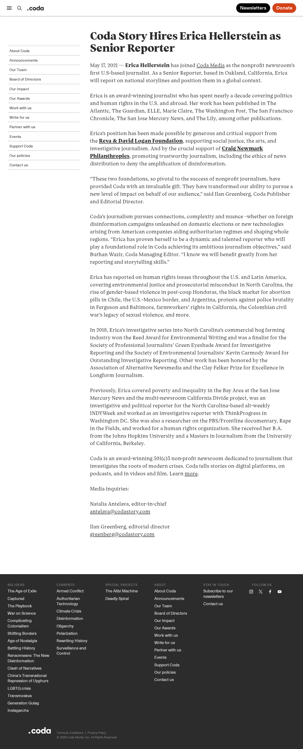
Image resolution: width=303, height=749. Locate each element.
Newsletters (253, 8)
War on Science (22, 613)
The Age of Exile (22, 591)
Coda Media (210, 65)
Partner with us (167, 650)
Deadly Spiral (117, 598)
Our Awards (164, 628)
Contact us (164, 679)
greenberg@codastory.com (122, 534)
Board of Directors (170, 613)
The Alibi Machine (121, 591)
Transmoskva (20, 695)
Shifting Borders (22, 633)
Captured (16, 598)
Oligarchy (65, 626)
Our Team (163, 606)
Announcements (169, 598)
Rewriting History (72, 640)
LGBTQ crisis (19, 688)
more (191, 474)
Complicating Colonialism (20, 623)
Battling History (21, 648)
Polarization (67, 633)
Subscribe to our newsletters (218, 593)
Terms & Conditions (70, 732)
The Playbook (20, 606)
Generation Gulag (23, 703)
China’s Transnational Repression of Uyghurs (28, 678)
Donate (284, 8)
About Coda (165, 591)
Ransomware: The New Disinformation (28, 658)
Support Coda (166, 665)
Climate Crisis (69, 611)
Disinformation (70, 618)
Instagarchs (18, 710)
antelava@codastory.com (120, 511)
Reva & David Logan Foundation (141, 141)
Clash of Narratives (24, 668)
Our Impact (164, 620)
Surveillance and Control (71, 650)
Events (160, 657)
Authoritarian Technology (68, 601)
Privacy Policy (96, 732)
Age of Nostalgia (22, 640)
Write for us (164, 642)
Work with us (166, 635)
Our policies (165, 672)
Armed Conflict (70, 591)
